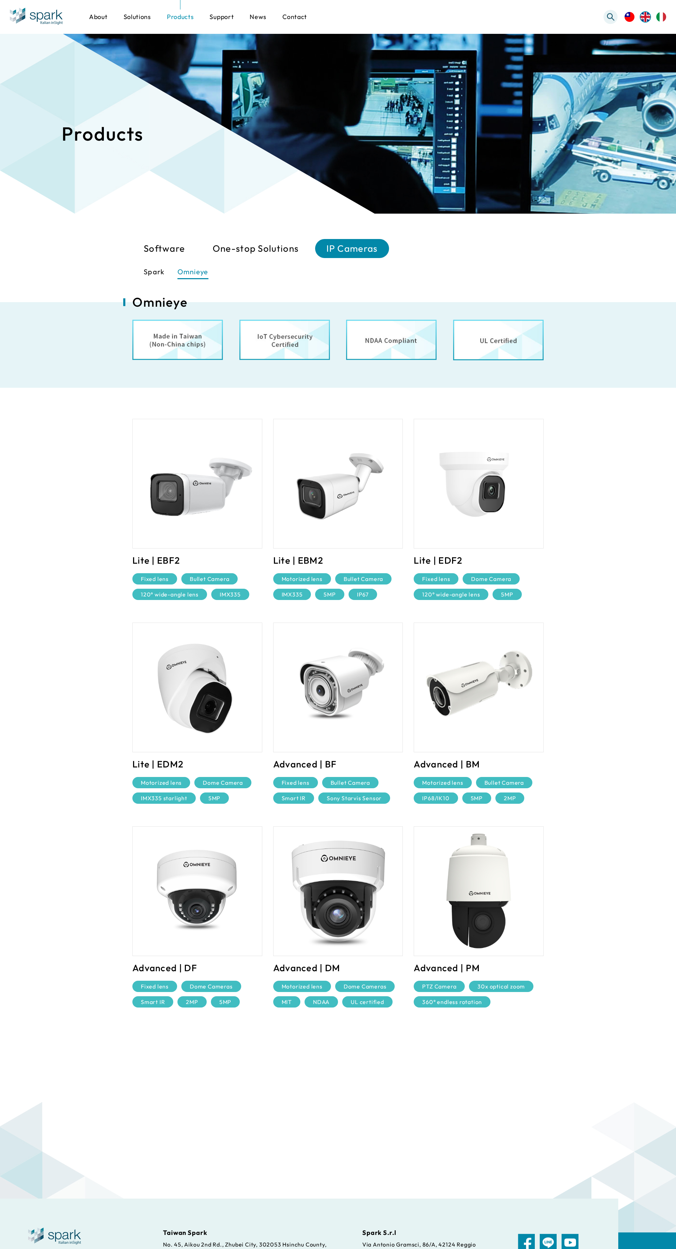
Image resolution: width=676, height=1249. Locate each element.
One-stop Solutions (256, 248)
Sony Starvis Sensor (354, 798)
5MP (330, 594)
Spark (154, 271)
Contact (294, 17)
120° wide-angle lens (170, 594)
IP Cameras (352, 248)
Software (164, 248)
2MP (510, 798)
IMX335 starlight (164, 798)
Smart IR (294, 798)
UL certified (367, 1001)
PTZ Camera (439, 986)
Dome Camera (491, 578)
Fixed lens (155, 578)
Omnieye (192, 271)
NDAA (321, 1001)
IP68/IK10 (435, 798)
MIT (287, 1001)
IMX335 (230, 594)
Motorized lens (302, 578)
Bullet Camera (209, 578)
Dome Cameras (211, 986)
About (98, 17)
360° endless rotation (452, 1001)
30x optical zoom (501, 986)
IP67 (363, 594)
